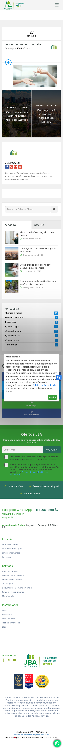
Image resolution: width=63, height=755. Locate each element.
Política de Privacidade (44, 385)
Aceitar (52, 397)
